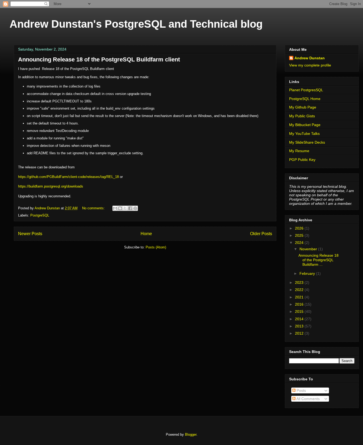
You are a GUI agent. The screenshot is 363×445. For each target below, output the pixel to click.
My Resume (299, 151)
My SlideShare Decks (307, 142)
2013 (300, 326)
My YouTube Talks (304, 133)
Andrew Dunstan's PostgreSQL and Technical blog (136, 24)
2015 (300, 311)
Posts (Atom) (156, 247)
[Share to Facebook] (130, 208)
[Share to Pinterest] (135, 208)
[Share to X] (125, 208)
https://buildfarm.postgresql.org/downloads (50, 186)
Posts (301, 390)
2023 (300, 282)
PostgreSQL (39, 215)
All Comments (308, 399)
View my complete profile (310, 65)
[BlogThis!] (120, 208)
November (308, 249)
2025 (300, 235)
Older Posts (261, 233)
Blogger (190, 434)
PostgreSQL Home (304, 99)
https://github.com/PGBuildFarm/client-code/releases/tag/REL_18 (68, 177)
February (307, 273)
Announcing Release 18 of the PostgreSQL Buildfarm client (99, 59)
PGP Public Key (302, 159)
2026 (300, 228)
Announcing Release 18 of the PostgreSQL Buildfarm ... (318, 260)
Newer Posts (30, 233)
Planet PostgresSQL (306, 90)
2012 (300, 333)
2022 (300, 290)
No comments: (94, 208)
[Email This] (115, 208)
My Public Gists (302, 116)
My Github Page (302, 107)
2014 (300, 319)
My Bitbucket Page (304, 125)
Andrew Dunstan (309, 58)
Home (146, 233)
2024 (300, 242)
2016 (300, 304)
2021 (300, 297)
